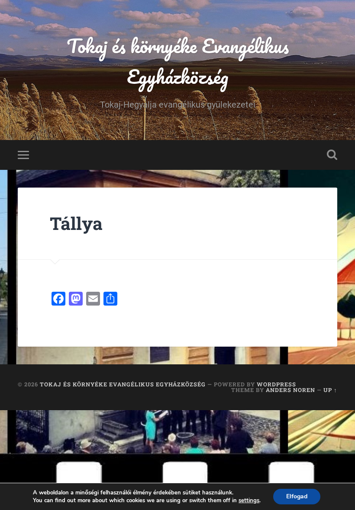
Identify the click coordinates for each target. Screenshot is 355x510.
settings (249, 500)
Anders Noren (290, 389)
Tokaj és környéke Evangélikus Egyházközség (178, 61)
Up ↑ (330, 389)
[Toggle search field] (332, 154)
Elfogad (296, 496)
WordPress (276, 384)
